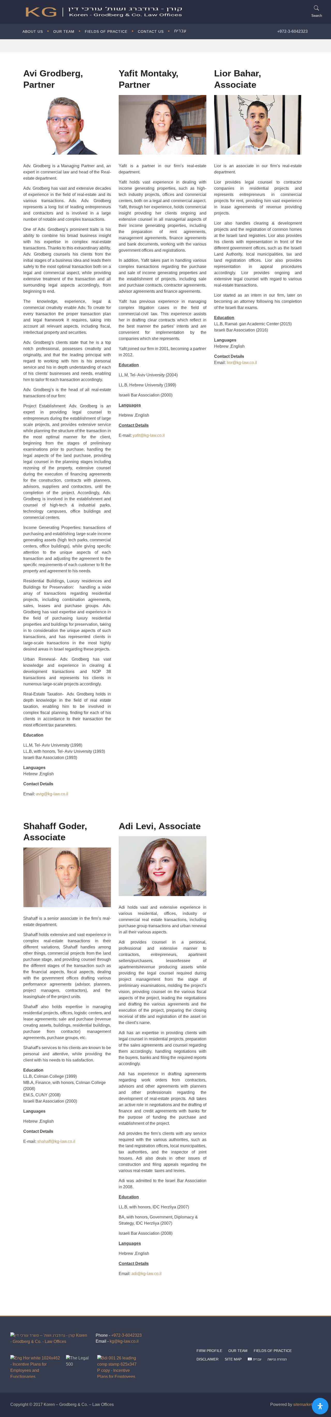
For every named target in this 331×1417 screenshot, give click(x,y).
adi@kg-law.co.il (146, 1273)
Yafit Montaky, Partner (148, 78)
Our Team (237, 1350)
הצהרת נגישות (277, 1359)
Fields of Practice (273, 1350)
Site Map (233, 1359)
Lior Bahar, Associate (237, 78)
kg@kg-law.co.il (124, 1341)
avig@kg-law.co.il (52, 794)
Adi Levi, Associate (160, 826)
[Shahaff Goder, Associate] (67, 877)
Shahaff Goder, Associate (55, 831)
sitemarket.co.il (307, 1404)
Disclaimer (208, 1359)
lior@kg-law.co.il (242, 362)
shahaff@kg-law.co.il (56, 1141)
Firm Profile (209, 1350)
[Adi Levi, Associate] (162, 866)
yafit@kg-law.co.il (149, 435)
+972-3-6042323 (292, 31)
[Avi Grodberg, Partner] (67, 125)
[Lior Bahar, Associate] (258, 125)
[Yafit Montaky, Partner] (162, 125)
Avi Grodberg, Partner (53, 78)
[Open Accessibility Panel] (320, 1406)
